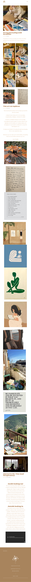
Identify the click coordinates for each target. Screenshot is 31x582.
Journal (7, 477)
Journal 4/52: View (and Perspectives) (13, 475)
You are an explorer (11, 106)
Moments (8, 36)
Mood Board (8, 108)
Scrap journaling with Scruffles (12, 33)
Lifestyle (9, 477)
